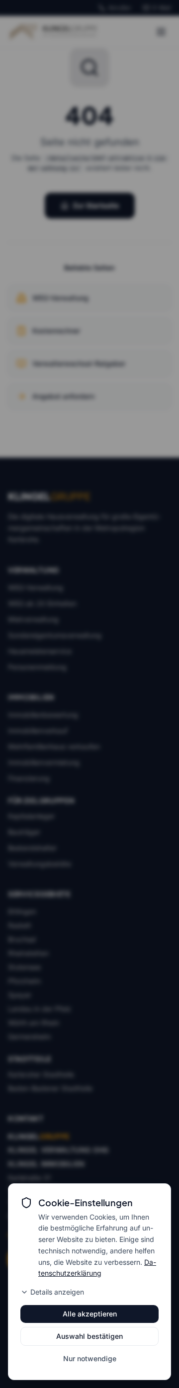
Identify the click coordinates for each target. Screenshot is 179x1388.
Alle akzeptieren (90, 1314)
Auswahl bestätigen (89, 1336)
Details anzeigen (57, 1292)
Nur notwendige (89, 1358)
